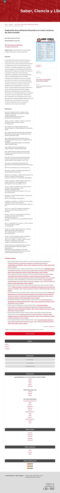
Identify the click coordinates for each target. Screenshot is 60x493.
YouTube (30, 436)
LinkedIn (30, 433)
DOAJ (30, 382)
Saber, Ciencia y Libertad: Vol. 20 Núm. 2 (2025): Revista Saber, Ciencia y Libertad (28, 272)
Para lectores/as (30, 359)
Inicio (6, 24)
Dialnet (30, 381)
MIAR (30, 415)
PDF (39, 66)
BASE (30, 402)
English (6, 344)
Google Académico (30, 411)
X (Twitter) (30, 440)
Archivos (11, 24)
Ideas (30, 413)
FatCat (30, 410)
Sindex (30, 421)
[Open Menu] (4, 1)
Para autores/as (30, 363)
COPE (30, 450)
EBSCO (30, 384)
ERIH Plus (30, 408)
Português (7, 348)
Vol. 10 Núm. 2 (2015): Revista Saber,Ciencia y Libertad (26, 24)
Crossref (30, 452)
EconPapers (30, 406)
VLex (30, 422)
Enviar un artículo (30, 333)
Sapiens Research (30, 419)
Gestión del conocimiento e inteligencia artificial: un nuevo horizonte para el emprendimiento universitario (30, 275)
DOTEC (30, 404)
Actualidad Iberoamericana (30, 401)
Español (7, 346)
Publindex (30, 386)
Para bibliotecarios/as (30, 366)
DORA (30, 454)
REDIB (30, 395)
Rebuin (30, 417)
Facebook (30, 438)
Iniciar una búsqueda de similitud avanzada (24, 329)
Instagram (30, 434)
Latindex (30, 391)
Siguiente (51, 326)
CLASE (30, 379)
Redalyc (30, 393)
